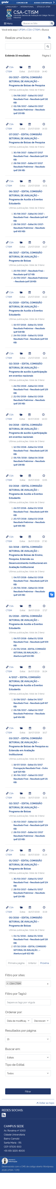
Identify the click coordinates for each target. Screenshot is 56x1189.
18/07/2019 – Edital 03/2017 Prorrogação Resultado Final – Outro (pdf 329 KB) (30, 768)
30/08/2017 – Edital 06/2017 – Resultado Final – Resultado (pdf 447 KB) (30, 217)
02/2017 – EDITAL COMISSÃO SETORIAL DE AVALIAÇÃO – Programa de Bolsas (25, 807)
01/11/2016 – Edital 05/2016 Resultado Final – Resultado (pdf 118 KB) (30, 939)
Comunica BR (22, 2)
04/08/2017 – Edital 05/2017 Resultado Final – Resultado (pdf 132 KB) (30, 99)
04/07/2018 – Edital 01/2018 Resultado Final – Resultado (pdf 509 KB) (30, 642)
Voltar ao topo (46, 1102)
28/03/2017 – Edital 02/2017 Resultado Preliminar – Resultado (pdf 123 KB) (29, 836)
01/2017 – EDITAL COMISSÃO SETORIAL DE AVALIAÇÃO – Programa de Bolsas (25, 864)
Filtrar (28, 1091)
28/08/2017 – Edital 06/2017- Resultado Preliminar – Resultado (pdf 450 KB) (29, 228)
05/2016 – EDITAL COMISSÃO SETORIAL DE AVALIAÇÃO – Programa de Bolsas (25, 921)
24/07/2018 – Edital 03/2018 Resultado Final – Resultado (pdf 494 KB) (30, 511)
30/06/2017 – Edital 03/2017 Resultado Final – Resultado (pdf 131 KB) (30, 778)
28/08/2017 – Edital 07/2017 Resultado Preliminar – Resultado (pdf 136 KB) (29, 167)
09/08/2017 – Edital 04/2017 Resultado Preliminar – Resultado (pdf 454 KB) (29, 713)
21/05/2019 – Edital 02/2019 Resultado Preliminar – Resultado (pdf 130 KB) (29, 400)
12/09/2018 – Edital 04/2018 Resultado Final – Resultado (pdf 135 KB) (30, 450)
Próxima (44, 963)
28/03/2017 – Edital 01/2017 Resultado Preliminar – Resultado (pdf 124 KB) (29, 893)
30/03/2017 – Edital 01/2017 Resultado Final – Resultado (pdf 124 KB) (30, 882)
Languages (11, 6)
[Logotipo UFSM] (9, 13)
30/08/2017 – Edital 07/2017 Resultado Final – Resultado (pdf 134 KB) (30, 156)
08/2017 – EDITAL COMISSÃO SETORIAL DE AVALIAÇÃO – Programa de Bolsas (25, 256)
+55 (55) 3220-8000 (14, 1150)
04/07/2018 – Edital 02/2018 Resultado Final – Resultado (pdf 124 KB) (30, 581)
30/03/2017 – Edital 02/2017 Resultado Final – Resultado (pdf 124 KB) (30, 825)
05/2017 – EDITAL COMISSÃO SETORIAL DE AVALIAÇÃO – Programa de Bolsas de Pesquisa (27, 81)
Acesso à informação (43, 2)
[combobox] (28, 983)
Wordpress (48, 1166)
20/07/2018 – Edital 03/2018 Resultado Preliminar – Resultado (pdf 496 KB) (29, 522)
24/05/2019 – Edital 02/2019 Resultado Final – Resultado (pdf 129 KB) (30, 389)
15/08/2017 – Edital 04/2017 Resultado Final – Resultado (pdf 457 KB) (30, 703)
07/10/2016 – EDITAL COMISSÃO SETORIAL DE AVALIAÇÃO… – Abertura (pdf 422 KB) (29, 950)
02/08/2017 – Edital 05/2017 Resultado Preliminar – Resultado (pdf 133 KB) (29, 109)
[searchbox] (23, 983)
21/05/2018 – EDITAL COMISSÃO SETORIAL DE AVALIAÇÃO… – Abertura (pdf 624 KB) (29, 652)
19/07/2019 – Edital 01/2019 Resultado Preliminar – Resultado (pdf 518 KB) (29, 328)
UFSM (10, 1170)
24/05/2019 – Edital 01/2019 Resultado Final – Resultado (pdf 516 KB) (30, 339)
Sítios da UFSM (43, 6)
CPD (17, 1170)
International (27, 6)
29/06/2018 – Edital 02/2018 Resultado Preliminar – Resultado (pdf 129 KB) (29, 591)
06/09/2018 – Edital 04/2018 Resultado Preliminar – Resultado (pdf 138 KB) (29, 461)
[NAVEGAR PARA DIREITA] (54, 2)
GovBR (5, 2)
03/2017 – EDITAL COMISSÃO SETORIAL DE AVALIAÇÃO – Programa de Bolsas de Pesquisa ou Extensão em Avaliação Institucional (28, 746)
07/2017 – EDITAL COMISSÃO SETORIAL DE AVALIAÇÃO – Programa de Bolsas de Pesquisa (27, 138)
